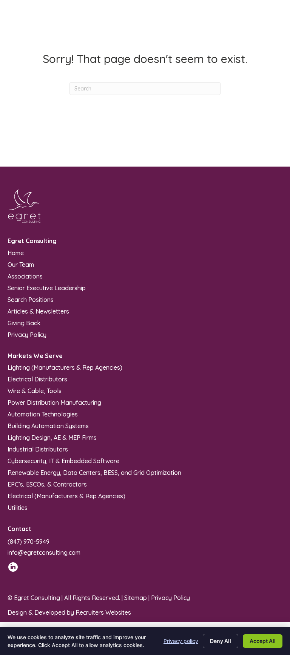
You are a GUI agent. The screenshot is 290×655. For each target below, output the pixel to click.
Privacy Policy (27, 334)
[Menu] (273, 22)
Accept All (263, 641)
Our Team (21, 264)
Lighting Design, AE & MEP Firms (52, 437)
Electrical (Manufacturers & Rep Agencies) (66, 495)
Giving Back (24, 322)
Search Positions (31, 299)
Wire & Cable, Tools (35, 390)
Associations (25, 275)
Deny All (220, 641)
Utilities (18, 507)
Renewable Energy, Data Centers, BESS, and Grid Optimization (94, 472)
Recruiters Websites (103, 612)
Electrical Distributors (37, 378)
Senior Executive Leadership (47, 287)
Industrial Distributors (38, 448)
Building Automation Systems (48, 425)
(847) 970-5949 (28, 541)
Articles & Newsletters (38, 311)
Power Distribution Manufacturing (54, 402)
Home (16, 252)
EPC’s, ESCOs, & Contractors (47, 484)
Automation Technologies (43, 413)
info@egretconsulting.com (44, 552)
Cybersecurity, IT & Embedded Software (63, 460)
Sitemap (135, 597)
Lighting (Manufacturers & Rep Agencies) (65, 367)
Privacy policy (181, 641)
